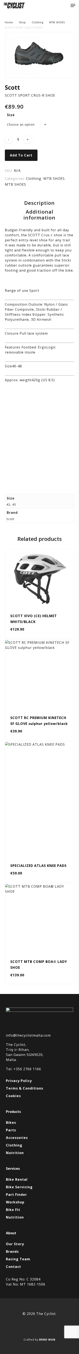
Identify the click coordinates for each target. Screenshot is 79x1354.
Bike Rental (17, 1179)
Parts (11, 1130)
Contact (13, 1266)
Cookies (13, 1096)
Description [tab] (39, 203)
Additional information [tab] (39, 215)
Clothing (37, 22)
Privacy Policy (19, 1080)
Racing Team (18, 1259)
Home (9, 22)
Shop (22, 22)
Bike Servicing (19, 1187)
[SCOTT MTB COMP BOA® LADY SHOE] (39, 918)
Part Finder (16, 1194)
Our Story (15, 1244)
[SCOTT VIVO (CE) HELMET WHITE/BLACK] (39, 578)
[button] (73, 5)
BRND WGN (47, 1339)
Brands (12, 1251)
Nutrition (15, 1152)
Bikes (11, 1122)
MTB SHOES (57, 22)
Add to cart (21, 155)
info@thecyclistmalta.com (28, 1035)
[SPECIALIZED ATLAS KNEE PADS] (39, 799)
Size (11, 115)
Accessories (17, 1137)
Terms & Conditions (24, 1088)
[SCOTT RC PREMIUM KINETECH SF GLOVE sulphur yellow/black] (39, 674)
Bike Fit (13, 1209)
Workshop (15, 1202)
